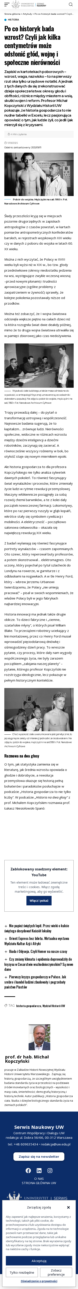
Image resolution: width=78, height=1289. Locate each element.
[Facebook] (28, 1170)
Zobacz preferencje (56, 1272)
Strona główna (12, 14)
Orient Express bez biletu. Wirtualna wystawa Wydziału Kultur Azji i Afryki (36, 941)
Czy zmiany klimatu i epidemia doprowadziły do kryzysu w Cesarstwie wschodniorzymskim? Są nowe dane (38, 964)
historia (13, 20)
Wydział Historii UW (53, 1005)
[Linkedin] (39, 1170)
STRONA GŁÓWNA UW (39, 1183)
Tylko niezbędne (22, 1272)
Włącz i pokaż (39, 901)
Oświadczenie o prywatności (39, 1281)
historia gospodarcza (28, 1005)
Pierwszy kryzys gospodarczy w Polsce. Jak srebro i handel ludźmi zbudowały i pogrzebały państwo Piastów (35, 982)
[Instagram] (49, 1170)
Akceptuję (39, 1261)
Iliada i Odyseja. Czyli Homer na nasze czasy (38, 951)
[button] (8, 4)
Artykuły (27, 14)
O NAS (39, 1178)
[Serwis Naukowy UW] (29, 4)
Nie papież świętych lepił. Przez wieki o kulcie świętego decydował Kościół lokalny (36, 928)
